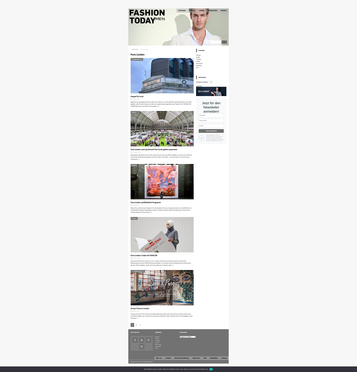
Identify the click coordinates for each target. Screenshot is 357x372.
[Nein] (355, 369)
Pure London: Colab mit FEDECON (144, 255)
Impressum (196, 358)
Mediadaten (214, 358)
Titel (197, 68)
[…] (158, 106)
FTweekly (192, 10)
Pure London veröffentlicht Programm (146, 202)
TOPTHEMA (182, 10)
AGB (205, 358)
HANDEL (202, 10)
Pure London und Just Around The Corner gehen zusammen (154, 149)
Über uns (159, 358)
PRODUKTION (212, 10)
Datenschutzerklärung (182, 358)
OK (211, 369)
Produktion (199, 65)
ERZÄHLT (224, 10)
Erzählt (198, 57)
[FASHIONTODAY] (178, 44)
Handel (198, 61)
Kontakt (168, 358)
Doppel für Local (137, 96)
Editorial (198, 55)
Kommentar (199, 63)
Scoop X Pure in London (140, 308)
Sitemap (224, 358)
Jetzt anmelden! (211, 131)
